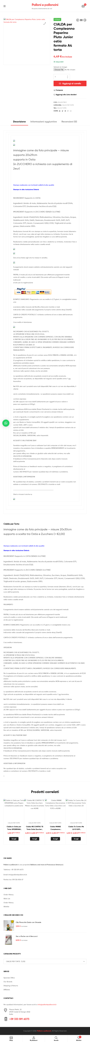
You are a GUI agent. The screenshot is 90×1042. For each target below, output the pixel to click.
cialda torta (61, 108)
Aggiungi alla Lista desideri (66, 94)
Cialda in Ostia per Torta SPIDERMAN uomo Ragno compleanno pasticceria (14, 828)
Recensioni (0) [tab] (69, 121)
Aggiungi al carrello (71, 83)
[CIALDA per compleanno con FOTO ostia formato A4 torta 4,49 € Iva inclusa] (78, 20)
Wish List (7, 899)
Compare (59, 90)
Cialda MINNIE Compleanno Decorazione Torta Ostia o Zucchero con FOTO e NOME (55, 828)
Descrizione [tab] (19, 121)
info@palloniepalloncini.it (17, 875)
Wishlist (6, 907)
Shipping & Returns (11, 986)
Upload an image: (60, 67)
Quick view (19, 810)
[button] (44, 23)
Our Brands (8, 982)
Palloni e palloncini (45, 5)
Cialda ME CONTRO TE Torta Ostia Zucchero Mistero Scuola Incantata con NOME (34, 828)
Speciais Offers (9, 978)
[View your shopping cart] (83, 6)
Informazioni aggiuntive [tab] (43, 121)
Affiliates (7, 990)
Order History (8, 895)
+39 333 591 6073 (17, 870)
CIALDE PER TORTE (68, 105)
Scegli (14, 839)
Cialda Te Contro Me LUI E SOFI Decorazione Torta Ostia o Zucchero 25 (76, 828)
